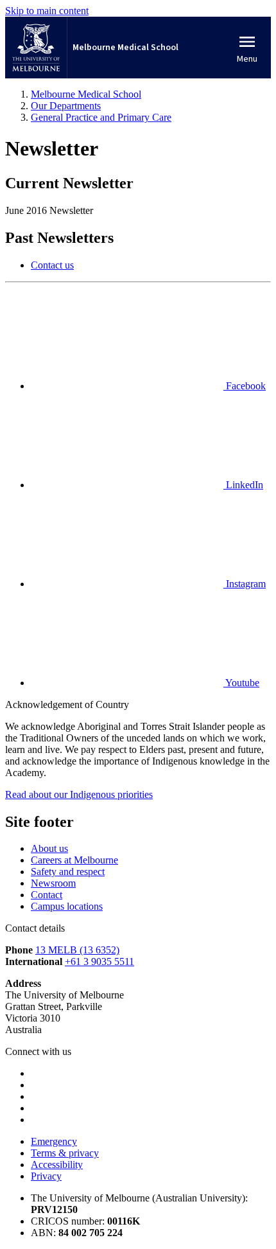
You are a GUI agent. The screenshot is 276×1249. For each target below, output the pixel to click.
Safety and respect (68, 871)
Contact (46, 894)
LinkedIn (243, 484)
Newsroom (53, 883)
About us (49, 848)
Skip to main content (47, 10)
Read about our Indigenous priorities (79, 794)
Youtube (241, 682)
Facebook (244, 385)
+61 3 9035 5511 (99, 961)
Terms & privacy (65, 1152)
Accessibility (57, 1164)
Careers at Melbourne (74, 860)
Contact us (52, 265)
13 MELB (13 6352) (77, 949)
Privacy (46, 1176)
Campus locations (67, 906)
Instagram (244, 583)
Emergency (54, 1141)
